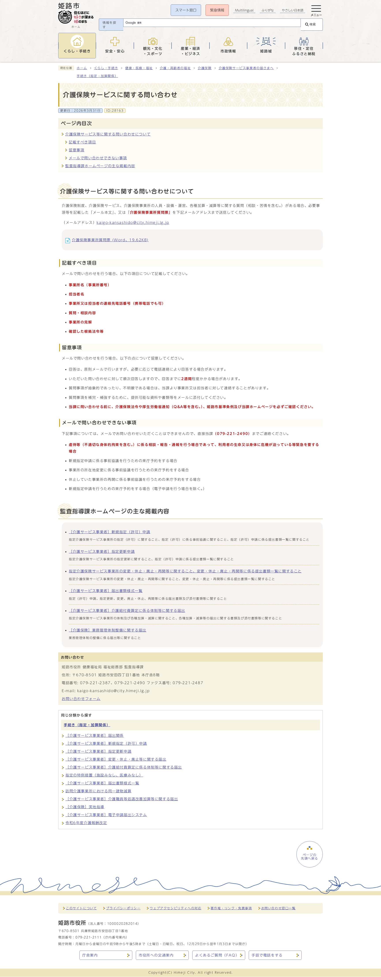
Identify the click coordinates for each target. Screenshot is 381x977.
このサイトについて (81, 908)
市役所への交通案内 (156, 955)
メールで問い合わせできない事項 (98, 158)
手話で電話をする (267, 955)
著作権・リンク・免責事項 (231, 908)
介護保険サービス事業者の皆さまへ (246, 68)
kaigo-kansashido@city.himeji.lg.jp (133, 222)
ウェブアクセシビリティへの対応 (175, 908)
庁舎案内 (90, 955)
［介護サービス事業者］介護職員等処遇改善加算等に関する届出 (121, 799)
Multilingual (244, 10)
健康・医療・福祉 (139, 68)
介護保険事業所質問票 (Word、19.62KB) (110, 240)
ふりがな (267, 10)
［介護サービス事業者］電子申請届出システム (106, 815)
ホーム (82, 68)
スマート (185, 10)
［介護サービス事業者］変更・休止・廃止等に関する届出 (115, 759)
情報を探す (109, 25)
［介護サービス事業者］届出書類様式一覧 (105, 591)
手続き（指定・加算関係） (97, 76)
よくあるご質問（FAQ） (217, 955)
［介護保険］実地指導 (84, 807)
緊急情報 (217, 10)
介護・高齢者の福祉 (175, 68)
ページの (309, 856)
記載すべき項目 (82, 142)
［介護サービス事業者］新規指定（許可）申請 (109, 532)
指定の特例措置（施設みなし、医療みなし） (104, 775)
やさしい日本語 (292, 10)
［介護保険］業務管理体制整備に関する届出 (107, 630)
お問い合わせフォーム (81, 698)
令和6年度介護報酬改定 (86, 823)
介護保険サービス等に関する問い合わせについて (108, 134)
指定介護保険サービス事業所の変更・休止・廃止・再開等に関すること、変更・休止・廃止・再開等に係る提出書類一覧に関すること (185, 571)
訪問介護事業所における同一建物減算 (98, 791)
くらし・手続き (106, 68)
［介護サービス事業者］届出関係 (94, 735)
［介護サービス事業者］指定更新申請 (102, 551)
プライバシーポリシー (123, 908)
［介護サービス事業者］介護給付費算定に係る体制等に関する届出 (127, 610)
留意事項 (76, 150)
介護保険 (204, 68)
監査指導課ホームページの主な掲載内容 (100, 166)
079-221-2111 (88, 937)
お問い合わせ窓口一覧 (278, 908)
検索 (313, 24)
